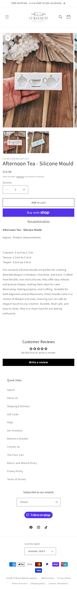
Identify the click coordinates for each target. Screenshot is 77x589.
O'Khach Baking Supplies (25, 578)
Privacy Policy (15, 471)
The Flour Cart (15, 455)
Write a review (38, 362)
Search (11, 389)
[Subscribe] (56, 502)
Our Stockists (15, 430)
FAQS (10, 422)
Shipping (20, 176)
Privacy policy (64, 578)
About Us (12, 398)
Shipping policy (38, 583)
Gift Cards (13, 414)
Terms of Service (16, 479)
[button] (7, 17)
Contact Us (13, 446)
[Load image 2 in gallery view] (38, 142)
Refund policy (48, 578)
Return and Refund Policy (22, 463)
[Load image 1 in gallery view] (15, 142)
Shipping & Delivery (18, 406)
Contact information (58, 583)
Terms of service (19, 583)
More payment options (39, 221)
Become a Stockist (17, 438)
